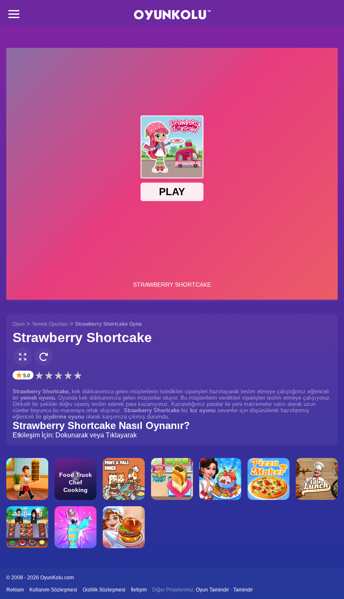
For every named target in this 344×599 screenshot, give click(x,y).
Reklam (15, 590)
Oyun (19, 324)
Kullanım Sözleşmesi (53, 590)
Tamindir (243, 590)
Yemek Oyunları (50, 324)
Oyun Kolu (172, 15)
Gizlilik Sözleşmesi (104, 590)
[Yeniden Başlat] (43, 357)
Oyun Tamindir (212, 590)
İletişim (139, 590)
